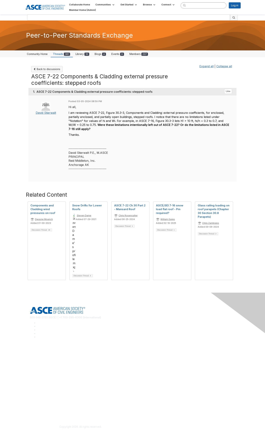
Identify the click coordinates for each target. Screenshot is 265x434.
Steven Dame (84, 215)
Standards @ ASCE (41, 352)
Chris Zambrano (210, 223)
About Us (35, 404)
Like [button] (228, 91)
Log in (234, 5)
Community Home (37, 53)
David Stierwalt (46, 113)
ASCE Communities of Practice (48, 362)
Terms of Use (38, 409)
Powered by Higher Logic (184, 427)
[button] (105, 4)
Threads (61, 53)
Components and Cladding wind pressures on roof (42, 209)
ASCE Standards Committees (47, 357)
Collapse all (224, 66)
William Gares (167, 219)
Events (117, 53)
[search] (184, 5)
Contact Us (36, 389)
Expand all (206, 66)
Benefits (35, 383)
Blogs (100, 53)
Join (32, 378)
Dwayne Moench (44, 219)
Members (138, 53)
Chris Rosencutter (128, 215)
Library (82, 53)
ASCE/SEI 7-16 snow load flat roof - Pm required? (169, 209)
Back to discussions (48, 69)
